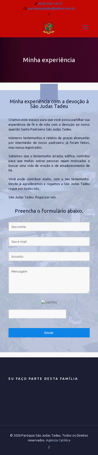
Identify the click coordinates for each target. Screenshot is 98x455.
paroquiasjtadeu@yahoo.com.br (51, 8)
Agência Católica (58, 440)
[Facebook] (49, 14)
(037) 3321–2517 (50, 3)
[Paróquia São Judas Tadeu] (49, 27)
